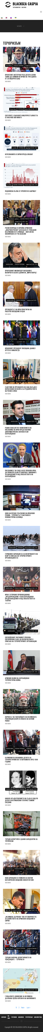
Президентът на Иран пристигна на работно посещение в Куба (18, 310)
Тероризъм (28, 1017)
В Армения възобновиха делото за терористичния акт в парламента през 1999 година (21, 759)
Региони (14, 1017)
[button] (41, 12)
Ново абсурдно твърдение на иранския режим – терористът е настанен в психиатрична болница (20, 515)
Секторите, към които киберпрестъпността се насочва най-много (21, 116)
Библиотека (38, 1017)
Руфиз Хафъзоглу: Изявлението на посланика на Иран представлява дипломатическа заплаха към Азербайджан (18, 431)
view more (8, 81)
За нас (9, 1017)
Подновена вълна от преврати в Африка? (20, 191)
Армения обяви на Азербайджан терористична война (17, 679)
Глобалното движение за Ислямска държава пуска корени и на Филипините (20, 997)
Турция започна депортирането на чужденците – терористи (18, 958)
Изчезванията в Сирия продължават (19, 154)
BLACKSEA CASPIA (25, 4)
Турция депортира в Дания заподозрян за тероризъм (21, 840)
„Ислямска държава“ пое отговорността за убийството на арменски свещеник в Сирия (20, 919)
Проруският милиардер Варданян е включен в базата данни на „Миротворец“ (21, 271)
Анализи (21, 1017)
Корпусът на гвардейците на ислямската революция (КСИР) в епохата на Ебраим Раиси (21, 719)
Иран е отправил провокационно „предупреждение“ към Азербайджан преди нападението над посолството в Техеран (20, 597)
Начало (19, 26)
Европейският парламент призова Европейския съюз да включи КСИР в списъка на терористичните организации (21, 639)
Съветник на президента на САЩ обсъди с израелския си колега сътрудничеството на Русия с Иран (21, 389)
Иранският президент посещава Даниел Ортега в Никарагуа (20, 349)
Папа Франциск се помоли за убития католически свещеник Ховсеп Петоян (19, 879)
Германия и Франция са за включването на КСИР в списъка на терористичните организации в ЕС (21, 556)
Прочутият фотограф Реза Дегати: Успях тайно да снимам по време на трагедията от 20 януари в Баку (20, 77)
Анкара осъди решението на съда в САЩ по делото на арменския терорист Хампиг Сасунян (21, 800)
